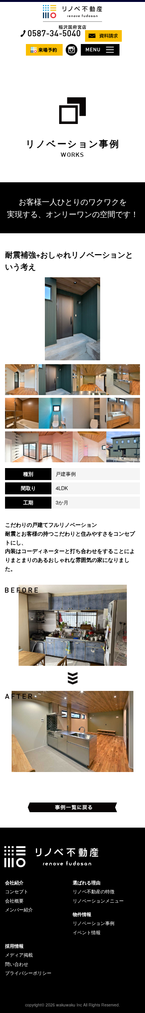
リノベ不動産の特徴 (93, 891)
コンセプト (16, 891)
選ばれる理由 (87, 882)
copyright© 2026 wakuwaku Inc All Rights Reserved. (72, 1005)
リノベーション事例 (93, 923)
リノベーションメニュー (98, 900)
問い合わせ (16, 964)
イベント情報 (87, 932)
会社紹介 (14, 882)
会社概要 (14, 900)
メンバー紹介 (19, 909)
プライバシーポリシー (28, 973)
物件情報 (82, 914)
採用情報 (14, 945)
